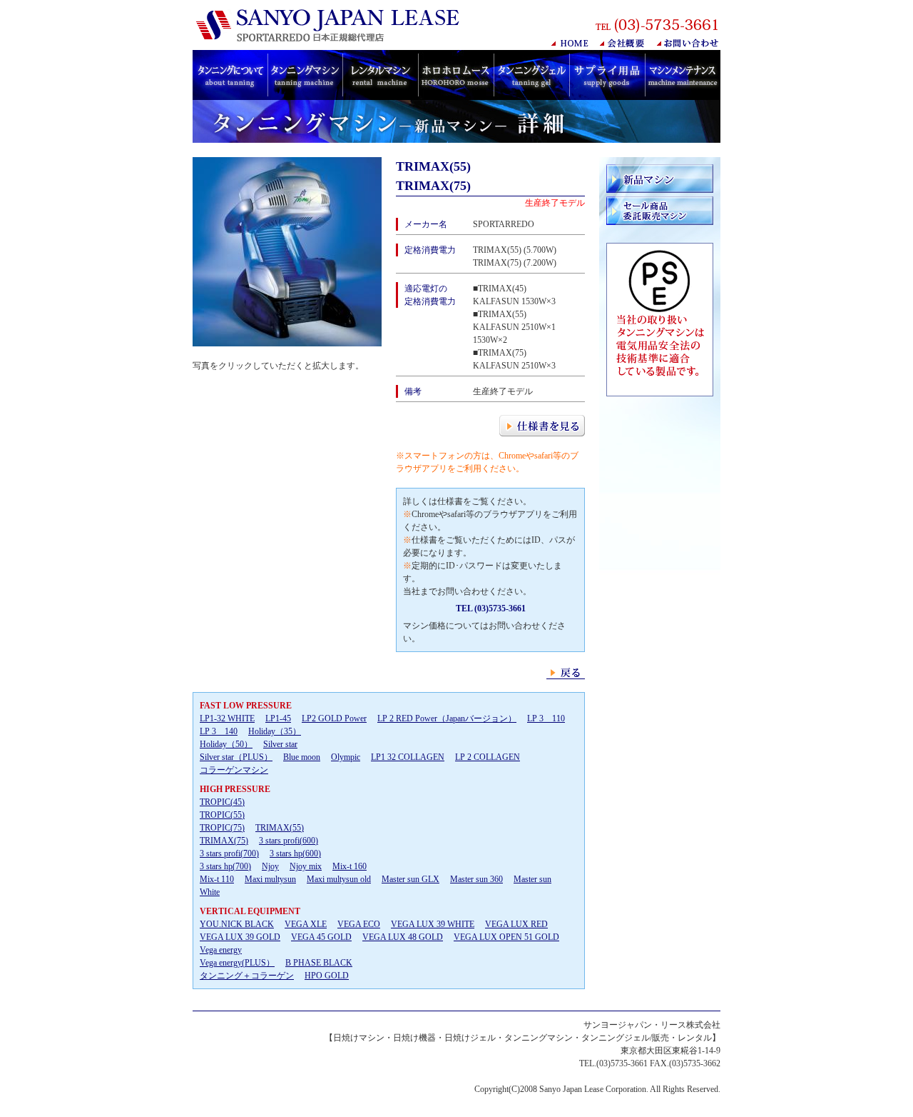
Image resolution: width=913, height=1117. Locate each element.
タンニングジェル (531, 75)
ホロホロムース (456, 75)
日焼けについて (230, 75)
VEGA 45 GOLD (321, 937)
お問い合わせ (688, 43)
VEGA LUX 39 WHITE (432, 924)
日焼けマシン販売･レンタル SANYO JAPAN (331, 25)
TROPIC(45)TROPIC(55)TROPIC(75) (222, 815)
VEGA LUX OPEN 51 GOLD (506, 937)
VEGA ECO (358, 924)
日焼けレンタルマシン (380, 75)
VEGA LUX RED (516, 924)
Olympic (345, 757)
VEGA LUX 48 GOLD (402, 937)
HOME (570, 43)
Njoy (270, 866)
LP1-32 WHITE (227, 718)
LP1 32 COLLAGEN (407, 757)
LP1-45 (278, 718)
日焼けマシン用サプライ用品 (607, 75)
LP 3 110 (546, 718)
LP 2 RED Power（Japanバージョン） (446, 718)
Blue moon (301, 757)
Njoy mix (306, 866)
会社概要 (623, 43)
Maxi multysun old (339, 879)
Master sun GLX (410, 879)
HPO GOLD (327, 976)
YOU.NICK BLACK (237, 924)
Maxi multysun (270, 879)
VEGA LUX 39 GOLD (240, 937)
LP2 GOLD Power (334, 718)
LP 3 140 (219, 731)
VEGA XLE (306, 924)
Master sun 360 (476, 879)
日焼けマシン (304, 75)
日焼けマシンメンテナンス (682, 75)
